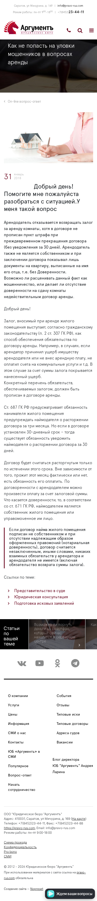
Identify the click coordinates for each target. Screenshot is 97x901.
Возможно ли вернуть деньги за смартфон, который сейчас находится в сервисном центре (54, 632)
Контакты (16, 742)
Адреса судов (68, 733)
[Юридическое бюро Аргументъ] (28, 27)
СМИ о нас (17, 733)
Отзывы (63, 705)
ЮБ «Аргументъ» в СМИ (24, 754)
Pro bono (10, 852)
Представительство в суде (39, 591)
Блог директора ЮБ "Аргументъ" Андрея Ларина (73, 766)
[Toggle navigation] (91, 30)
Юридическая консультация (41, 597)
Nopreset (36, 888)
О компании (18, 696)
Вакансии (65, 742)
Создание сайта (15, 888)
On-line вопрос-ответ (24, 101)
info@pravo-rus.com (70, 5)
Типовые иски (68, 714)
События (64, 696)
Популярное (18, 766)
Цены (12, 714)
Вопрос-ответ (20, 775)
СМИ (7, 856)
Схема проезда (15, 842)
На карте (78, 819)
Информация (18, 724)
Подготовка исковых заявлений (44, 603)
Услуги (13, 705)
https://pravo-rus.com (19, 828)
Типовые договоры (72, 724)
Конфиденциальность (20, 847)
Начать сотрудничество (21, 787)
